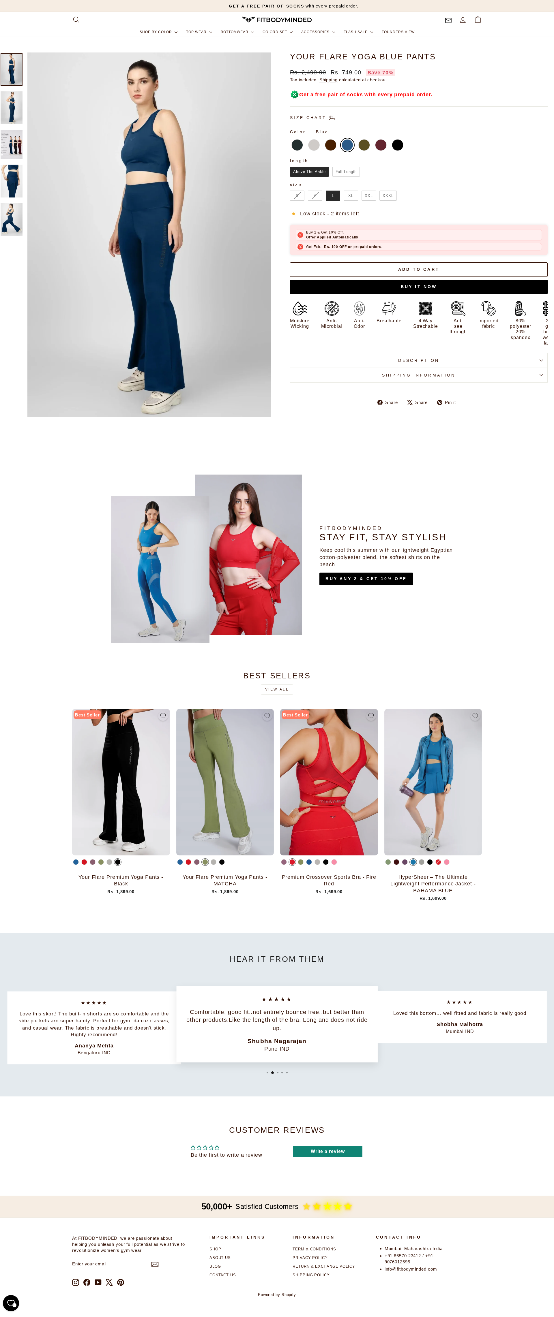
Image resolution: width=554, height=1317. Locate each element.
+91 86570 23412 (403, 1255)
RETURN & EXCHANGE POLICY (324, 1266)
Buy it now (419, 286)
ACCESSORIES (316, 32)
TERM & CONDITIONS (314, 1249)
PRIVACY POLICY (310, 1258)
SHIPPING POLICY (311, 1275)
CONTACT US (222, 1275)
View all (277, 689)
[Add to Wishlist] (163, 716)
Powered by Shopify (277, 1295)
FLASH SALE (356, 32)
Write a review (328, 1151)
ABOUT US (220, 1258)
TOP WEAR (197, 32)
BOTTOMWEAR (235, 32)
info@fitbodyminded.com (411, 1269)
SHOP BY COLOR (156, 32)
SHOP (215, 1249)
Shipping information (418, 375)
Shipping (328, 79)
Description (418, 360)
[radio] (297, 145)
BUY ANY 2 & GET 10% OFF (366, 578)
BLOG (215, 1266)
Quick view (121, 848)
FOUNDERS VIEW (398, 32)
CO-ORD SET (275, 32)
